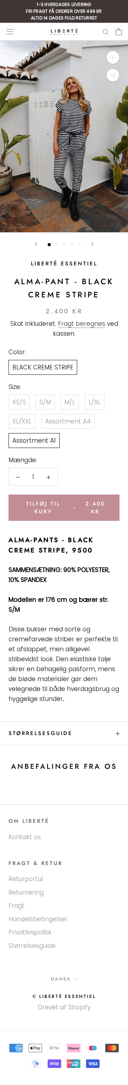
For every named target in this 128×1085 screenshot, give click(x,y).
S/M (45, 402)
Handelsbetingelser (38, 919)
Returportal (26, 879)
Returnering (26, 892)
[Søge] (106, 31)
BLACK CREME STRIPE (42, 367)
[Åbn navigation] (10, 31)
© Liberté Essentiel (64, 996)
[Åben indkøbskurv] (119, 31)
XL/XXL (22, 421)
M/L (69, 402)
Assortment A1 (34, 440)
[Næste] (92, 244)
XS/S (19, 402)
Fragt (17, 905)
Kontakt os (25, 837)
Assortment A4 (68, 421)
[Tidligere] (36, 244)
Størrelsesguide (41, 733)
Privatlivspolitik (30, 932)
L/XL (95, 402)
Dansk (61, 979)
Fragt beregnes (81, 323)
